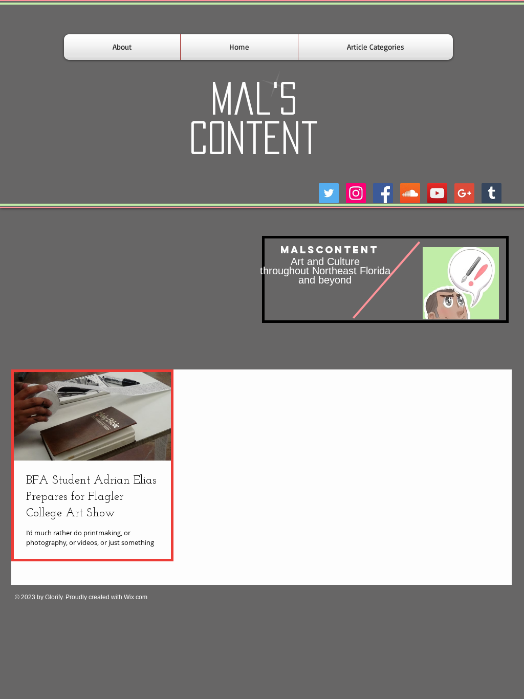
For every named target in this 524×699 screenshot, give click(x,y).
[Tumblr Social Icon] (491, 193)
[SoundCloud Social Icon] (410, 193)
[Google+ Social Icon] (464, 193)
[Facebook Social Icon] (383, 193)
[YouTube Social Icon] (437, 193)
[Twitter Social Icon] (329, 193)
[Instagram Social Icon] (356, 193)
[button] (375, 47)
